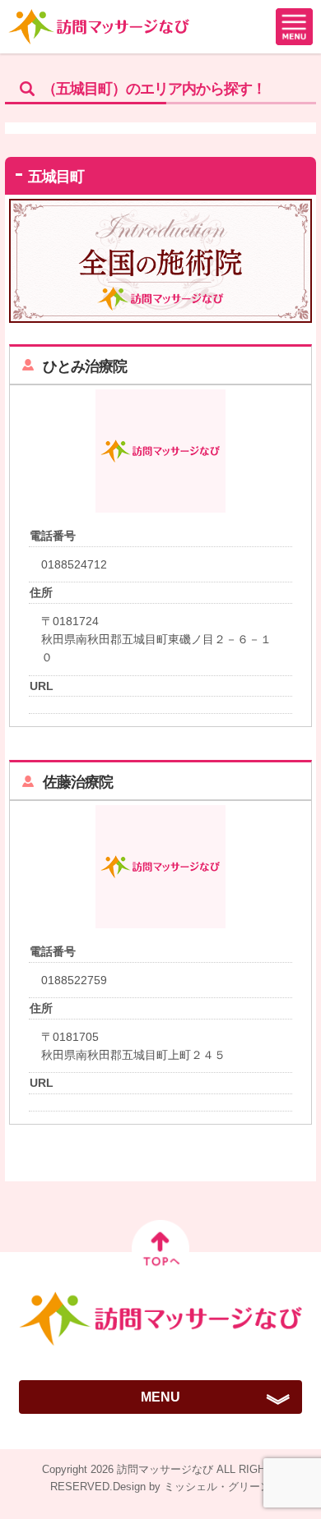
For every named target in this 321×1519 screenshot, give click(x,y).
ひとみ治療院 (85, 366)
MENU (160, 1397)
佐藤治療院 (78, 782)
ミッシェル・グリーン (217, 1486)
